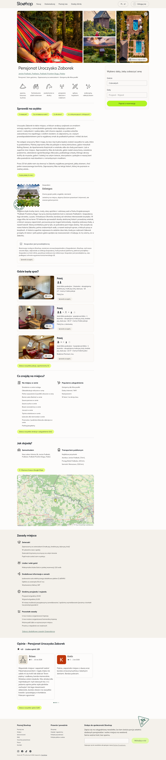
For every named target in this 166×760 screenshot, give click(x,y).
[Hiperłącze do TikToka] (26, 751)
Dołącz (19, 732)
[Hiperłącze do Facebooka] (22, 751)
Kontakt (19, 745)
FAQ (18, 737)
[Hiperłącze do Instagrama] (18, 751)
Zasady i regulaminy (57, 732)
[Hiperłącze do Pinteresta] (30, 751)
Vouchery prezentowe (23, 740)
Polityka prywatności (57, 734)
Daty (109, 90)
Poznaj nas (20, 729)
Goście (109, 78)
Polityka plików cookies (58, 737)
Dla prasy (53, 729)
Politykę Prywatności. (119, 745)
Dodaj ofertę (76, 4)
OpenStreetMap (80, 525)
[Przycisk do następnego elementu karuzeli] (86, 676)
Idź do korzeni (21, 734)
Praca (19, 742)
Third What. (44, 755)
